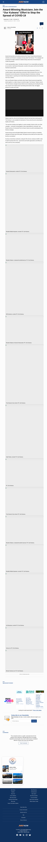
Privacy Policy (20, 831)
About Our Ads (26, 831)
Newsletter (23, 817)
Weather (13, 791)
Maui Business (34, 789)
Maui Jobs (13, 801)
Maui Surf (13, 793)
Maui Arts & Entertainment (10, 6)
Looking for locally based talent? (29, 710)
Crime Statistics (13, 795)
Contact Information (23, 809)
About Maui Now (23, 807)
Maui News (13, 789)
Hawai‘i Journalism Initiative (13, 803)
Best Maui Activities (34, 795)
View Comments (23, 743)
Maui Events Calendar (34, 799)
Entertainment (34, 791)
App (23, 814)
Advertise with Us (23, 812)
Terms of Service (23, 820)
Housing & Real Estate (13, 799)
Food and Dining (34, 797)
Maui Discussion (13, 797)
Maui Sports (34, 793)
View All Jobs (8, 702)
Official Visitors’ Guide (34, 801)
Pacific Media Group (27, 829)
